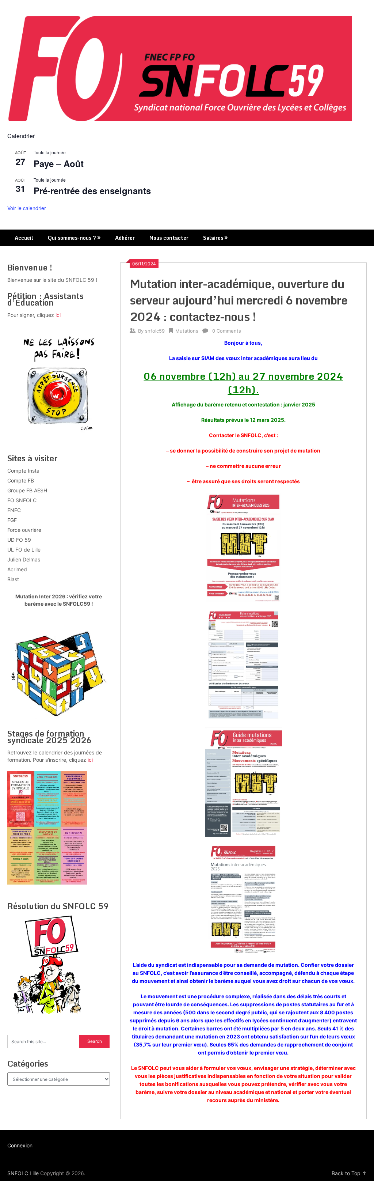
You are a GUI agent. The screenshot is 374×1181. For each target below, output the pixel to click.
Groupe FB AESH (27, 490)
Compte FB (20, 480)
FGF (12, 520)
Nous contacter (168, 238)
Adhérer (125, 238)
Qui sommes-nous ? (72, 238)
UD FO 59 (19, 540)
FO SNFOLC (22, 500)
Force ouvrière (24, 530)
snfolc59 (155, 331)
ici (58, 315)
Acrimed (17, 569)
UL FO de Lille (24, 549)
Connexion (20, 1145)
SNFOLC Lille (23, 1173)
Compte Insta (23, 471)
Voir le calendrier (26, 208)
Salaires (213, 238)
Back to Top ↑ (349, 1173)
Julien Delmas (23, 559)
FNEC (14, 510)
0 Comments (226, 331)
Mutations (186, 331)
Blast (13, 579)
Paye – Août (59, 163)
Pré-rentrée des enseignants (92, 190)
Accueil (24, 238)
